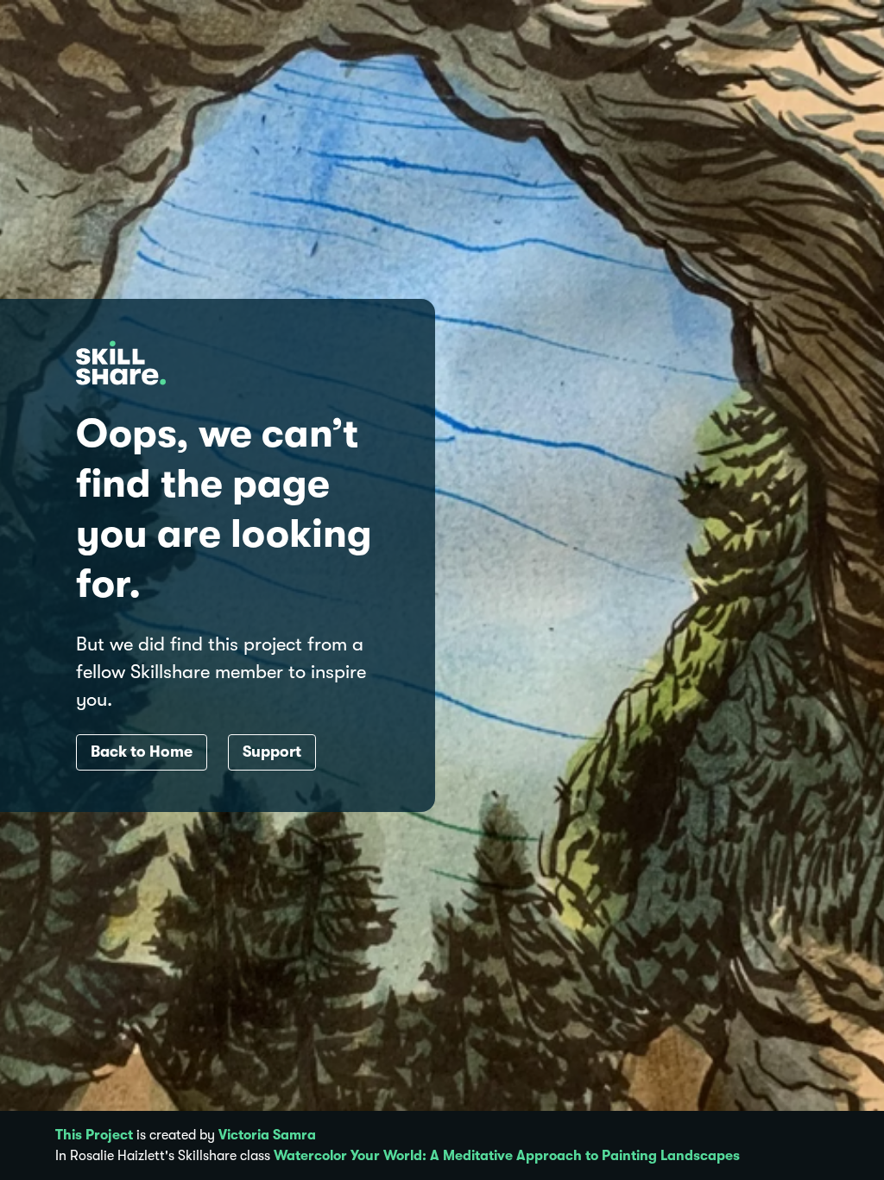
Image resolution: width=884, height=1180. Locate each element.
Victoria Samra (267, 1135)
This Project (94, 1135)
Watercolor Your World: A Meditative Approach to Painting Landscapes (507, 1156)
